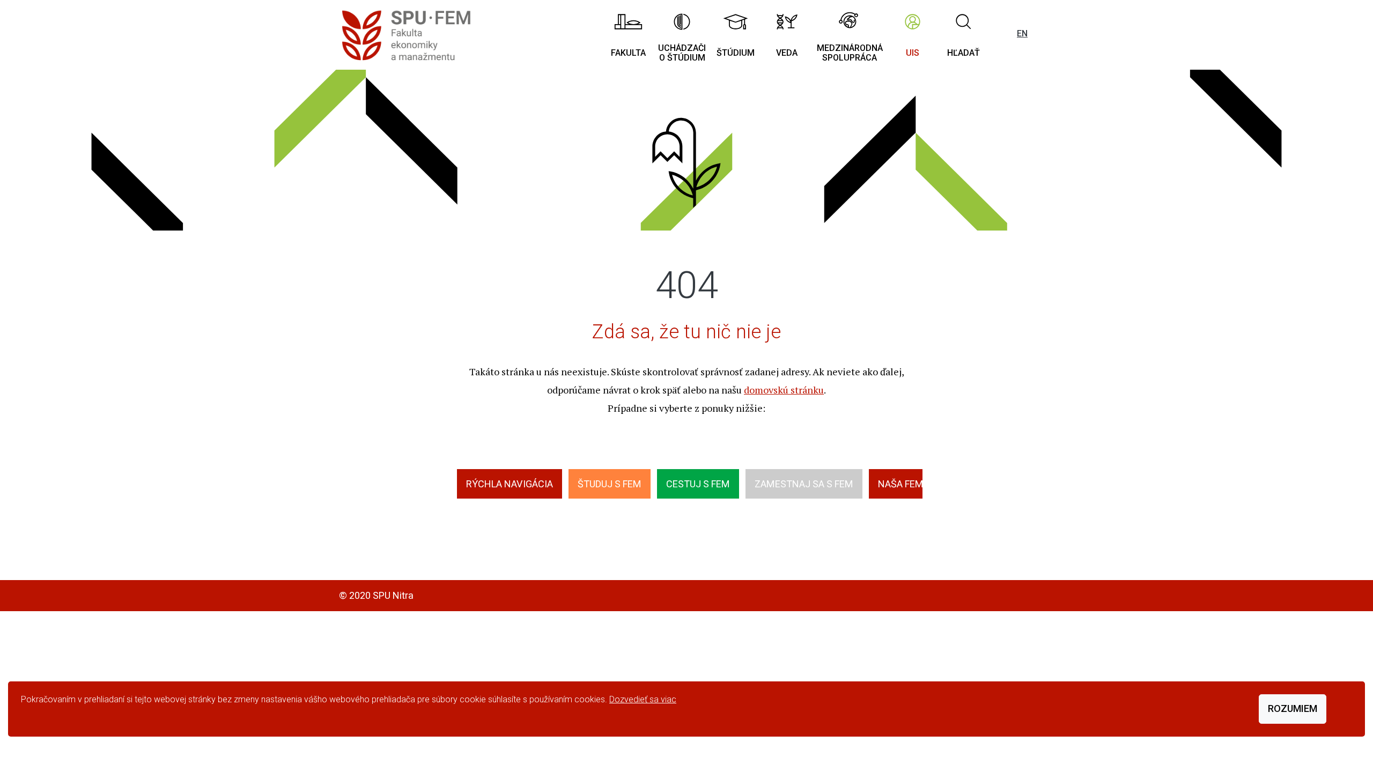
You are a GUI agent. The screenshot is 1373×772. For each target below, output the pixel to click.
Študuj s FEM (609, 483)
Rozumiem (1292, 708)
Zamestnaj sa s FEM (804, 483)
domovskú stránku (784, 389)
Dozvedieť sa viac (642, 699)
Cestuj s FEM (698, 483)
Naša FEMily (907, 483)
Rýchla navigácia (509, 483)
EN (1022, 33)
